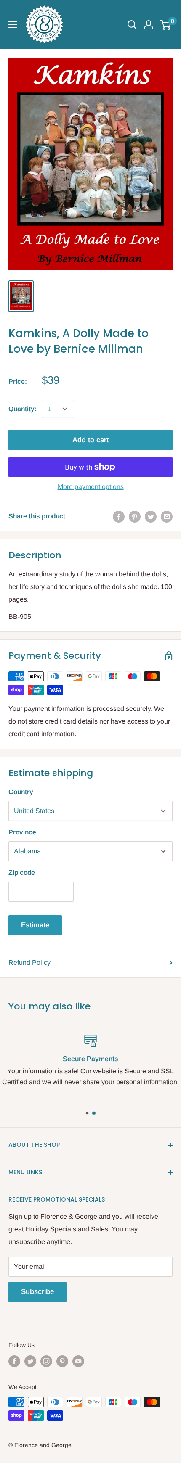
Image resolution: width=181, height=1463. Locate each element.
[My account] (148, 24)
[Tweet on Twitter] (151, 516)
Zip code (21, 872)
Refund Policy (29, 962)
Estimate (35, 925)
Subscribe (37, 1292)
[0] (165, 25)
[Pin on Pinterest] (135, 516)
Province (22, 832)
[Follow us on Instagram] (46, 1361)
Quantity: (22, 408)
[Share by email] (167, 516)
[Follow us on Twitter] (30, 1361)
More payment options (91, 486)
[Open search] (132, 24)
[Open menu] (12, 24)
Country (20, 791)
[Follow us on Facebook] (14, 1361)
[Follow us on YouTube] (78, 1361)
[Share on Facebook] (119, 516)
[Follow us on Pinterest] (62, 1361)
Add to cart (90, 440)
